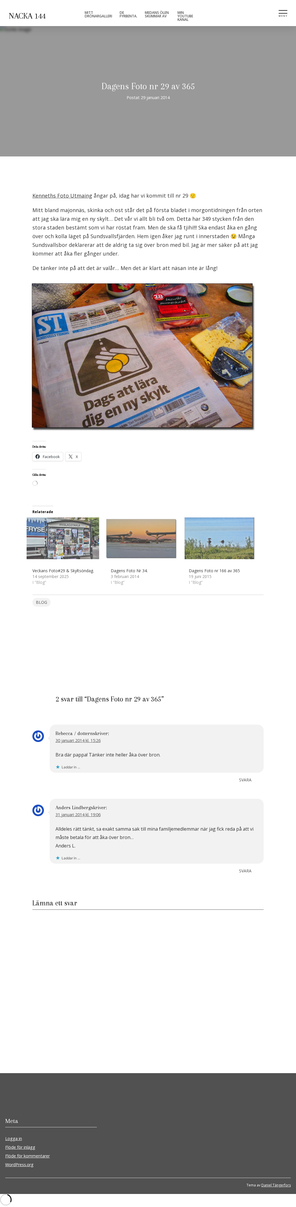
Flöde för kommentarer (27, 1156)
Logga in (13, 1138)
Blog (41, 602)
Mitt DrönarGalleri (98, 14)
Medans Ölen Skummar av (157, 14)
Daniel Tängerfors (276, 1185)
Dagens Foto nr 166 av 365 (214, 570)
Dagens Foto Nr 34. (129, 570)
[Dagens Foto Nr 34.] (147, 538)
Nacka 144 (27, 16)
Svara (245, 780)
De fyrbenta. (128, 14)
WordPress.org (19, 1164)
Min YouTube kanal (185, 16)
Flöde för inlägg (20, 1147)
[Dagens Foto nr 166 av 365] (225, 538)
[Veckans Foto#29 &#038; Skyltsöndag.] (68, 538)
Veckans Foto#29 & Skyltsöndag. (63, 570)
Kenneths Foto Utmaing (62, 195)
